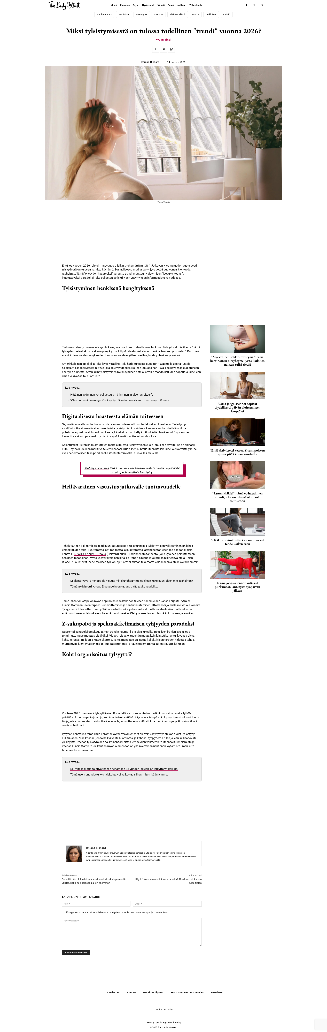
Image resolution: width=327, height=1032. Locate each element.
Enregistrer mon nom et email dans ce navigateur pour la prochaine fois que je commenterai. (117, 912)
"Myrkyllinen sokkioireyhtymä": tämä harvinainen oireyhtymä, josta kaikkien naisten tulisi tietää (237, 361)
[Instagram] (254, 5)
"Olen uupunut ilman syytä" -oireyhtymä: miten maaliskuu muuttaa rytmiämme (119, 400)
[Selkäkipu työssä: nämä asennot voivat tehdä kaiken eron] (237, 522)
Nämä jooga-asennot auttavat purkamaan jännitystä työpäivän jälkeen (237, 587)
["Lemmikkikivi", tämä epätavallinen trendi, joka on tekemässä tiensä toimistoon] (237, 475)
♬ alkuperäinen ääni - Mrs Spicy (131, 472)
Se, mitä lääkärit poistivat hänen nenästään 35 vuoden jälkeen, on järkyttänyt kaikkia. (124, 769)
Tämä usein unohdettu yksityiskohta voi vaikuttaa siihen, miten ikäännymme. (119, 774)
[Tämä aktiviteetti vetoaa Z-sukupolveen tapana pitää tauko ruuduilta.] (237, 432)
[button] (262, 5)
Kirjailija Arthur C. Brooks (90, 554)
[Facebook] (247, 5)
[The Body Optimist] (65, 5)
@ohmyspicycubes (96, 468)
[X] (163, 49)
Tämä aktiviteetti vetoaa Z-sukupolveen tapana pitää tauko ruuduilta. (114, 586)
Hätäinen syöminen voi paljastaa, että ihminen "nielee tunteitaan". (111, 394)
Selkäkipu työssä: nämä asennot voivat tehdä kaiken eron (237, 542)
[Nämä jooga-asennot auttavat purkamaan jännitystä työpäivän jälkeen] (237, 565)
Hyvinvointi (163, 39)
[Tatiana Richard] (74, 853)
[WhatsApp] (171, 49)
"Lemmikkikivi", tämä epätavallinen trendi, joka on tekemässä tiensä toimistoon (237, 497)
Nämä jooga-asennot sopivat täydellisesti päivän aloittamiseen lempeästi (237, 407)
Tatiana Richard (150, 62)
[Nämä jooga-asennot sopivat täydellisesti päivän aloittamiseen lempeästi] (237, 385)
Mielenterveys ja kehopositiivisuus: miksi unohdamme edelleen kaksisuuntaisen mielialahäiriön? (131, 580)
